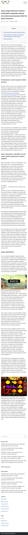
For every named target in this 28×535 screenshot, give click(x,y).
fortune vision (5, 21)
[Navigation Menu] (25, 2)
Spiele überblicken (8, 38)
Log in (2, 518)
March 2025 (4, 499)
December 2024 (5, 506)
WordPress (13, 533)
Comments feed (5, 523)
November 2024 (5, 508)
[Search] (25, 436)
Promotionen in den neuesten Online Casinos (14, 32)
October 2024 (4, 511)
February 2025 (4, 501)
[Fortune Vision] (5, 2)
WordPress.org (4, 525)
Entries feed (4, 520)
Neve (2, 533)
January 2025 (4, 504)
